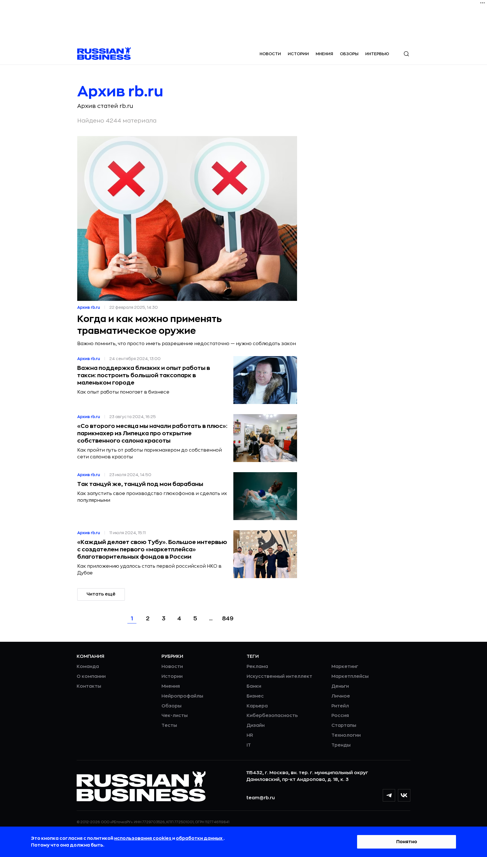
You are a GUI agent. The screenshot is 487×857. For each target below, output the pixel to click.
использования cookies (143, 838)
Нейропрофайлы (182, 696)
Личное (340, 696)
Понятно (406, 842)
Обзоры (349, 54)
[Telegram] (389, 795)
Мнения (324, 54)
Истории (298, 54)
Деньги (340, 686)
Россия (340, 715)
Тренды (341, 745)
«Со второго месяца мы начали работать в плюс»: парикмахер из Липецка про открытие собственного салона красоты (152, 433)
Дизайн (256, 725)
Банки (254, 686)
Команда (88, 666)
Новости (270, 54)
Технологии (346, 735)
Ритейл (340, 706)
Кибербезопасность (272, 715)
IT (249, 745)
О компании (91, 676)
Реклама (257, 666)
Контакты (89, 686)
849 (227, 618)
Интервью (377, 54)
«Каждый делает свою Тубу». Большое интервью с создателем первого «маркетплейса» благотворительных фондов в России (152, 549)
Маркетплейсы (350, 676)
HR (250, 735)
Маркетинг (344, 666)
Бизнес (255, 696)
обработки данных (199, 838)
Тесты (169, 725)
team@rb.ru (260, 798)
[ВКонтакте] (404, 795)
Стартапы (343, 725)
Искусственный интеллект (279, 676)
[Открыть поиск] (406, 53)
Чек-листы (174, 715)
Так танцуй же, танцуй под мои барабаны (140, 484)
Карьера (257, 706)
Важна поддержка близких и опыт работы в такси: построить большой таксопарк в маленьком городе (143, 375)
